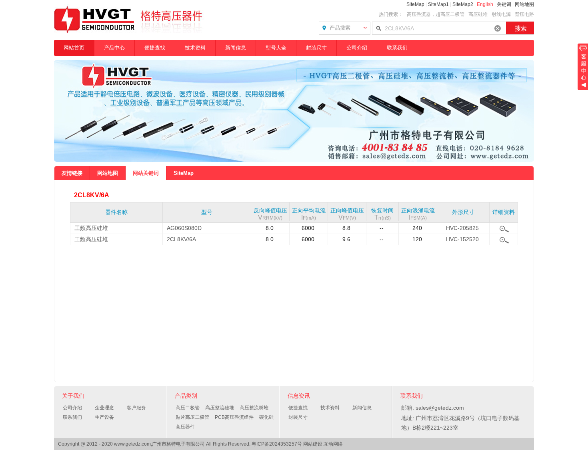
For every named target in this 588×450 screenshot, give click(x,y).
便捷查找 (154, 48)
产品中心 (114, 48)
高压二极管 (188, 407)
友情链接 (72, 173)
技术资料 (195, 48)
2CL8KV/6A (181, 239)
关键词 (504, 4)
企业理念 (104, 407)
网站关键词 (146, 173)
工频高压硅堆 (91, 228)
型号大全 (276, 48)
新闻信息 (235, 48)
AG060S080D (184, 228)
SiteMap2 (462, 4)
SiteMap (415, 4)
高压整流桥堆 (254, 407)
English (485, 4)
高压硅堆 (478, 14)
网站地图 (524, 4)
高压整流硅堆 (219, 407)
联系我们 (397, 48)
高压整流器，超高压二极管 (435, 14)
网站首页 (74, 48)
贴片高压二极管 (192, 417)
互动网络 (333, 444)
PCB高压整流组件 (234, 417)
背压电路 (524, 14)
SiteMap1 (438, 4)
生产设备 (104, 417)
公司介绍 (356, 48)
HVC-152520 (462, 239)
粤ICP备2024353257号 (277, 444)
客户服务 (136, 407)
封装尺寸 (316, 48)
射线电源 (501, 14)
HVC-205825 (462, 228)
